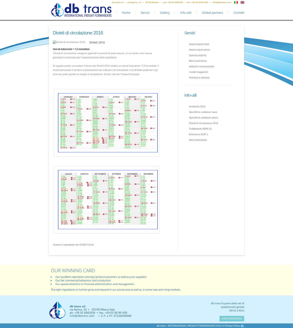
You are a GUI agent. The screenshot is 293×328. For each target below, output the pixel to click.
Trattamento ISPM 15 (200, 128)
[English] (242, 2)
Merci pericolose (198, 61)
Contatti (239, 13)
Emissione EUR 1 (198, 134)
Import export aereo (199, 49)
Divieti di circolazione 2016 (203, 123)
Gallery (165, 13)
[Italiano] (236, 2)
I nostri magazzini (198, 72)
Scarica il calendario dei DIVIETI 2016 (73, 244)
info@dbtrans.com (221, 2)
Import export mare (199, 44)
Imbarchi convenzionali (201, 66)
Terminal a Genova (199, 77)
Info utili (186, 13)
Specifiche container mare (203, 112)
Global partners (212, 13)
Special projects (197, 55)
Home (126, 13)
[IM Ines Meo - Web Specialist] (242, 325)
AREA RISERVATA (232, 318)
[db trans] (57, 310)
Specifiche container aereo (203, 117)
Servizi (145, 13)
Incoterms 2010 (197, 106)
